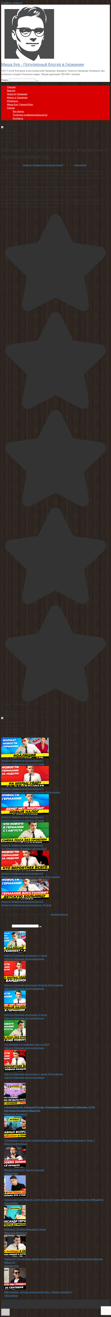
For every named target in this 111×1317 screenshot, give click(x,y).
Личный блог (11, 1173)
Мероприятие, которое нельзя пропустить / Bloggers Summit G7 (38, 1292)
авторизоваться (59, 914)
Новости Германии (17, 94)
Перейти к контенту (11, 2)
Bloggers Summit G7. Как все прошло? (24, 1170)
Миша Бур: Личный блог (20, 104)
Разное (11, 108)
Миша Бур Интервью (15, 1114)
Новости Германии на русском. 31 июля (22, 764)
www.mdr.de (80, 165)
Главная (11, 87)
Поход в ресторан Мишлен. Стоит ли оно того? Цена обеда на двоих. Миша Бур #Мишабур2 (53, 1199)
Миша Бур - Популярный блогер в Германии (42, 64)
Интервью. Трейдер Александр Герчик (25, 1229)
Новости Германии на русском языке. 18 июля (26, 905)
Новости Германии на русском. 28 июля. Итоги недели (30, 792)
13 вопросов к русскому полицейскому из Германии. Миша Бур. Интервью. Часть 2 (49, 1140)
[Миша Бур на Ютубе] (2, 127)
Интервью (12, 101)
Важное (11, 90)
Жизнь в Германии (17, 97)
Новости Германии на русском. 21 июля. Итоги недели (30, 877)
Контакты (18, 118)
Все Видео (18, 111)
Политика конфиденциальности (30, 115)
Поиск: (5, 80)
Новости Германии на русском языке (43, 165)
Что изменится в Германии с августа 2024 (23, 848)
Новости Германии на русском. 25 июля (22, 820)
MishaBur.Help (11, 1266)
